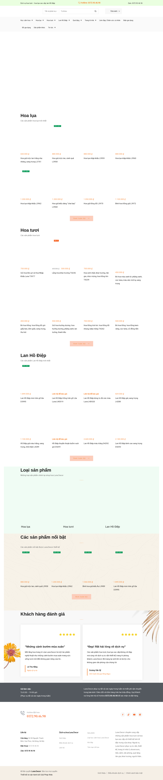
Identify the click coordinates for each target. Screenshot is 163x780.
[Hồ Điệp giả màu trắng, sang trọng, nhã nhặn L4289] (34, 422)
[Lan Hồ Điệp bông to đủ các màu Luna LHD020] (97, 376)
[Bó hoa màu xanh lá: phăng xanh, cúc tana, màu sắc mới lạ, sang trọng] (128, 253)
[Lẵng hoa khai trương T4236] (65, 251)
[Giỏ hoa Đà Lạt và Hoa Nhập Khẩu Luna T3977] (34, 251)
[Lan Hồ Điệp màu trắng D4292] (97, 422)
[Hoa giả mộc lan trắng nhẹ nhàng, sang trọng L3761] (34, 136)
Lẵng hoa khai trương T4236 (64, 273)
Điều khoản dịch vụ (66, 743)
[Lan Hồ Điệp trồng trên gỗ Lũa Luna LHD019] (65, 376)
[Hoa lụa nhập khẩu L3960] (128, 136)
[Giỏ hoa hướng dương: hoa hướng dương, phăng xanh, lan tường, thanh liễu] (65, 304)
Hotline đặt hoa (33, 712)
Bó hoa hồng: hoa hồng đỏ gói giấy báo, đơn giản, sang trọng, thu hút (33, 328)
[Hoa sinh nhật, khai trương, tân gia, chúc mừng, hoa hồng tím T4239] (97, 251)
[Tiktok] (128, 714)
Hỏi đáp (90, 742)
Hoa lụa (25, 526)
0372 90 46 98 (30, 751)
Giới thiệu (62, 738)
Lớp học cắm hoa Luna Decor (98, 738)
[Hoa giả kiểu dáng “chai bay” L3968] (65, 182)
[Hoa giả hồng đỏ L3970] (97, 182)
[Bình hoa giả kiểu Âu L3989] (97, 564)
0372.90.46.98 (111, 696)
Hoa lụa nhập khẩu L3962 (31, 203)
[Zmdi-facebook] (122, 714)
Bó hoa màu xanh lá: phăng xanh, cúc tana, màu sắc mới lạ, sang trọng (128, 280)
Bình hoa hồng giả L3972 (125, 203)
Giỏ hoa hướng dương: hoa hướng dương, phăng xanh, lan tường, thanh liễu (64, 328)
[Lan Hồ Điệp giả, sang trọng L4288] (128, 376)
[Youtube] (134, 714)
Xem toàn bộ (79, 218)
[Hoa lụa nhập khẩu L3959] (97, 136)
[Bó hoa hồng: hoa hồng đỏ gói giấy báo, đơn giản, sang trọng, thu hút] (34, 304)
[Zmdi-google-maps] (140, 714)
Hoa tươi (68, 526)
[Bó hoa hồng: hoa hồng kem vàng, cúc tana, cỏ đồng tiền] (128, 304)
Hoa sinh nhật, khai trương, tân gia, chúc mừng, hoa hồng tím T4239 (96, 276)
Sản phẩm (91, 733)
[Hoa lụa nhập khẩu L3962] (34, 182)
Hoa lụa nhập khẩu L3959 (94, 158)
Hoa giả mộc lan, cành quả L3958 (34, 586)
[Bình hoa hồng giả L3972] (128, 182)
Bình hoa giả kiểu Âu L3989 (94, 586)
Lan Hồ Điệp (112, 526)
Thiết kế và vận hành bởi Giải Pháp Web (36, 775)
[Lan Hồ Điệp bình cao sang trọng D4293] (128, 422)
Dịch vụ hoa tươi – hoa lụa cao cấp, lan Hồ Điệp (38, 3)
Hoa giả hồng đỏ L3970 (93, 203)
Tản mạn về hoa (93, 747)
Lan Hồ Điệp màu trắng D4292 (96, 443)
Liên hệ (61, 748)
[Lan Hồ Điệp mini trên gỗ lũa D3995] (34, 376)
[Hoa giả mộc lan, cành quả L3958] (65, 136)
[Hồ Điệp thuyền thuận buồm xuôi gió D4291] (65, 422)
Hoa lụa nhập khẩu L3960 (125, 158)
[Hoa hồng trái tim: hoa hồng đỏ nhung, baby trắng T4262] (97, 304)
